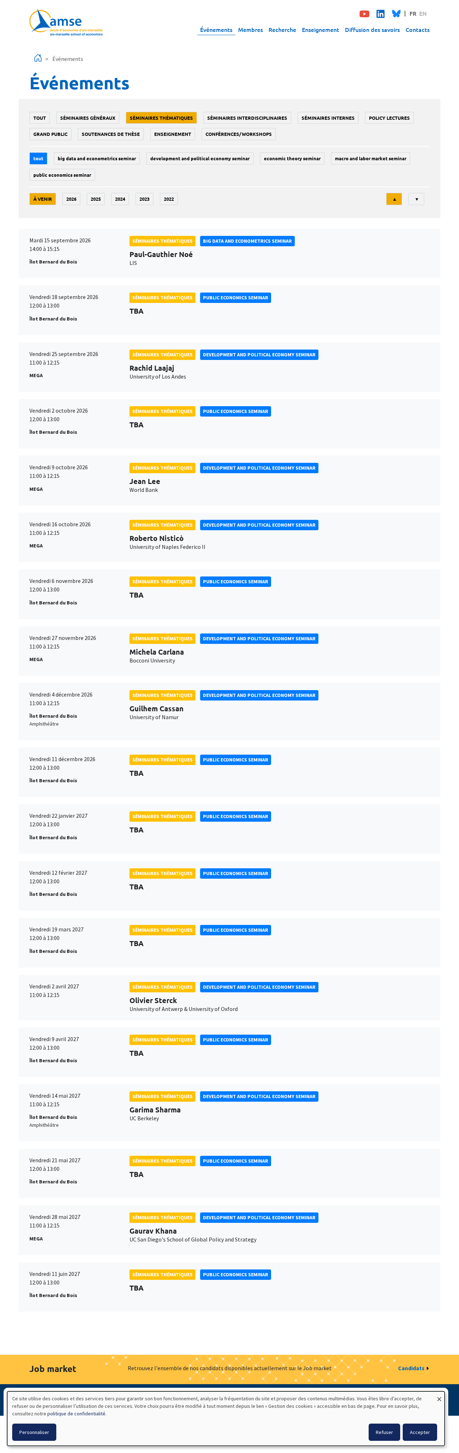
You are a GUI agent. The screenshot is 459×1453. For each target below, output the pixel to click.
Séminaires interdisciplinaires (247, 118)
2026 (71, 199)
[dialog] (226, 1418)
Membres (250, 29)
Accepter (420, 1432)
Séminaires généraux (87, 118)
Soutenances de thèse (111, 134)
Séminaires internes (328, 118)
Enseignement (320, 29)
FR (413, 13)
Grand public (50, 134)
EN (423, 13)
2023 (144, 199)
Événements (216, 29)
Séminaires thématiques (161, 118)
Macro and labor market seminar (370, 158)
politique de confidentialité (76, 1413)
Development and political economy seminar (200, 158)
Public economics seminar (62, 175)
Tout (39, 118)
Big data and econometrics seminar (97, 158)
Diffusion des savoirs (372, 29)
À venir (42, 199)
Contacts (418, 29)
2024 (120, 199)
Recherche (282, 29)
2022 (169, 199)
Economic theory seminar (292, 158)
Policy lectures (389, 118)
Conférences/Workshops (238, 134)
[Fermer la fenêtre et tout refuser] (439, 1395)
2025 (96, 199)
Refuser (384, 1432)
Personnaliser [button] (34, 1432)
